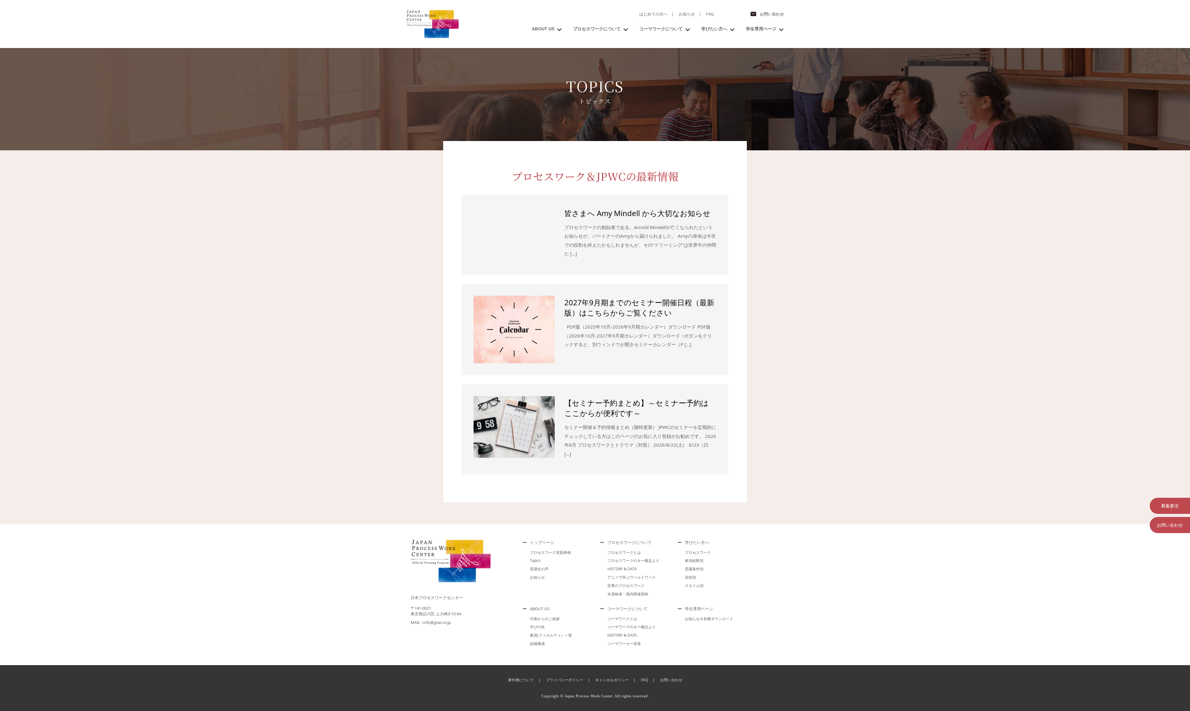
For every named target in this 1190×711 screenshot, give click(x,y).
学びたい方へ (714, 28)
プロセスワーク (698, 552)
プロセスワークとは (624, 552)
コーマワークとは (622, 618)
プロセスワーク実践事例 (550, 552)
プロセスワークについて (597, 28)
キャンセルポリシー (612, 680)
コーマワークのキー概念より (631, 626)
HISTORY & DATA (622, 569)
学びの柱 (537, 626)
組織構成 (537, 643)
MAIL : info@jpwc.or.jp (431, 622)
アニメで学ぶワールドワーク (631, 577)
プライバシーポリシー (564, 680)
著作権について (521, 680)
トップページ (542, 542)
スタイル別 (694, 585)
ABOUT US (543, 28)
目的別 (690, 577)
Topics (535, 560)
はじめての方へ (653, 14)
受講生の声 (539, 569)
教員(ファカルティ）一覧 (551, 635)
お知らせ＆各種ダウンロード (709, 618)
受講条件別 (694, 569)
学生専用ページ (761, 28)
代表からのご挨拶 (545, 618)
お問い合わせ (772, 14)
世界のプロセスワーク (626, 585)
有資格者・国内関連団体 (627, 594)
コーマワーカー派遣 (624, 643)
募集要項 (1170, 506)
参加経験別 (694, 560)
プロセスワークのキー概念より (633, 560)
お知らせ (687, 14)
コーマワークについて (661, 28)
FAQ (710, 14)
